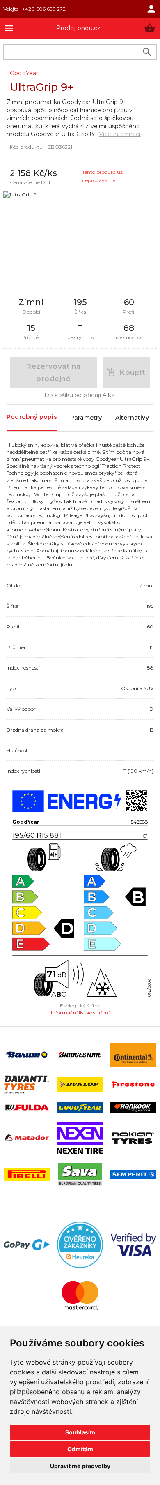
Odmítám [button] (80, 1449)
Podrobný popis (32, 416)
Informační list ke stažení (80, 1012)
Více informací (120, 134)
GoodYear (24, 73)
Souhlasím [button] (80, 1432)
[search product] (147, 52)
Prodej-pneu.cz (78, 28)
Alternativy (132, 417)
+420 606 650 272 (44, 9)
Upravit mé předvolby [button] (80, 1465)
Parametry (86, 417)
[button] (149, 28)
